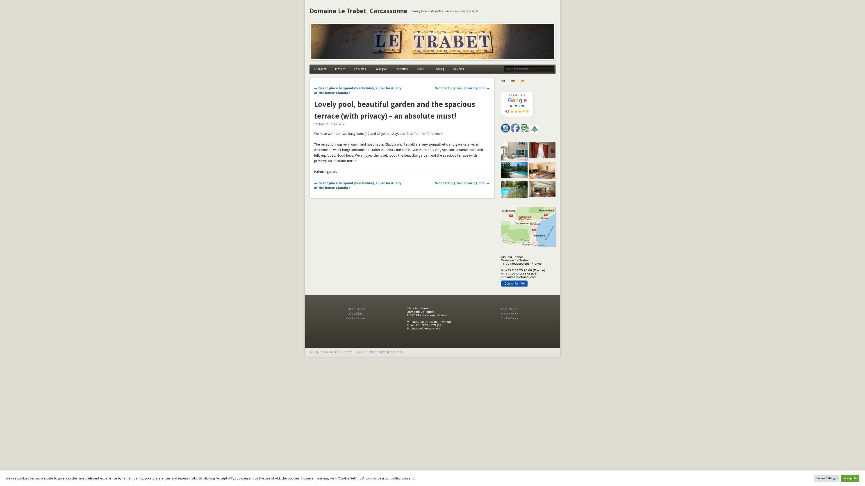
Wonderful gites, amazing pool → (462, 88)
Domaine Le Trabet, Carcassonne (358, 11)
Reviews (458, 69)
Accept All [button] (850, 478)
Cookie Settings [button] (826, 478)
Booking (439, 69)
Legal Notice (509, 308)
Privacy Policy (509, 313)
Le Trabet (320, 69)
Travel (421, 69)
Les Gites (360, 69)
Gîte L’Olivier (356, 313)
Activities (402, 69)
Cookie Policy (509, 318)
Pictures (340, 69)
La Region (381, 69)
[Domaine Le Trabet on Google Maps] (528, 246)
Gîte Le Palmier (355, 318)
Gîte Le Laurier (355, 308)
